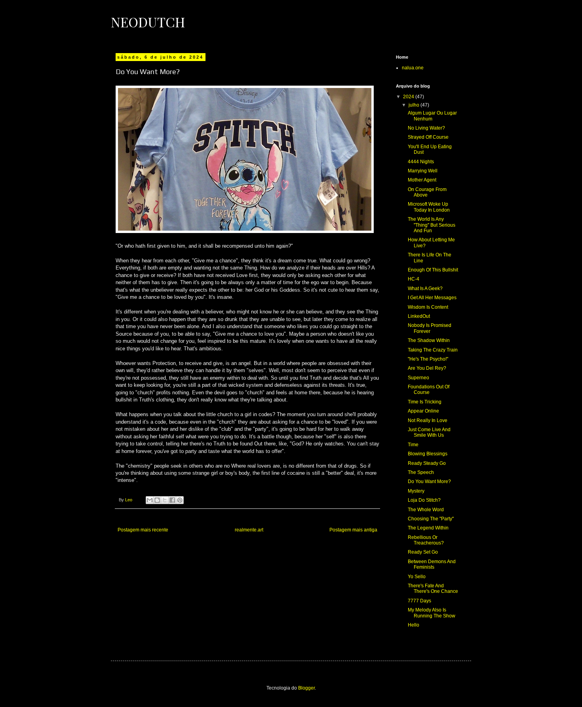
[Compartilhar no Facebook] (172, 500)
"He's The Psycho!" (428, 359)
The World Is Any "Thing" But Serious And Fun (431, 224)
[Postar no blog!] (157, 500)
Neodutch (148, 22)
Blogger (306, 688)
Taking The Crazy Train (433, 350)
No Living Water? (426, 128)
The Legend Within (428, 528)
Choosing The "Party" (431, 519)
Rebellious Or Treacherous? (426, 540)
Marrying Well (422, 171)
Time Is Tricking (424, 402)
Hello (413, 625)
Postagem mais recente (143, 530)
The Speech (421, 472)
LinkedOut (419, 316)
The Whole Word (426, 509)
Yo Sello (417, 576)
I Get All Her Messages (432, 297)
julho (414, 105)
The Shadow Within (429, 340)
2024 (409, 96)
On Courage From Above (427, 192)
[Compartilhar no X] (165, 500)
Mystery (416, 491)
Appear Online (423, 411)
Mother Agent (422, 180)
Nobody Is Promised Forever (429, 328)
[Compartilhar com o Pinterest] (180, 500)
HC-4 (413, 279)
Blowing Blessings (427, 454)
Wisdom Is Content (428, 307)
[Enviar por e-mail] (150, 500)
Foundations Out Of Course (428, 389)
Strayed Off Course (428, 137)
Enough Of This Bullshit (433, 270)
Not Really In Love (427, 420)
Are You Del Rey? (427, 368)
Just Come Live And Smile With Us (429, 432)
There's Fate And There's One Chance (433, 588)
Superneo (418, 377)
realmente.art (249, 530)
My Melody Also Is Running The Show (431, 612)
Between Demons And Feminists (432, 564)
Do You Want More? (429, 481)
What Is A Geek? (425, 288)
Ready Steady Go (427, 463)
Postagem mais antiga (353, 530)
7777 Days (419, 601)
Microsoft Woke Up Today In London (429, 206)
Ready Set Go (423, 552)
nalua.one (413, 68)
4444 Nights (421, 161)
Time (413, 444)
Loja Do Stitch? (424, 500)
